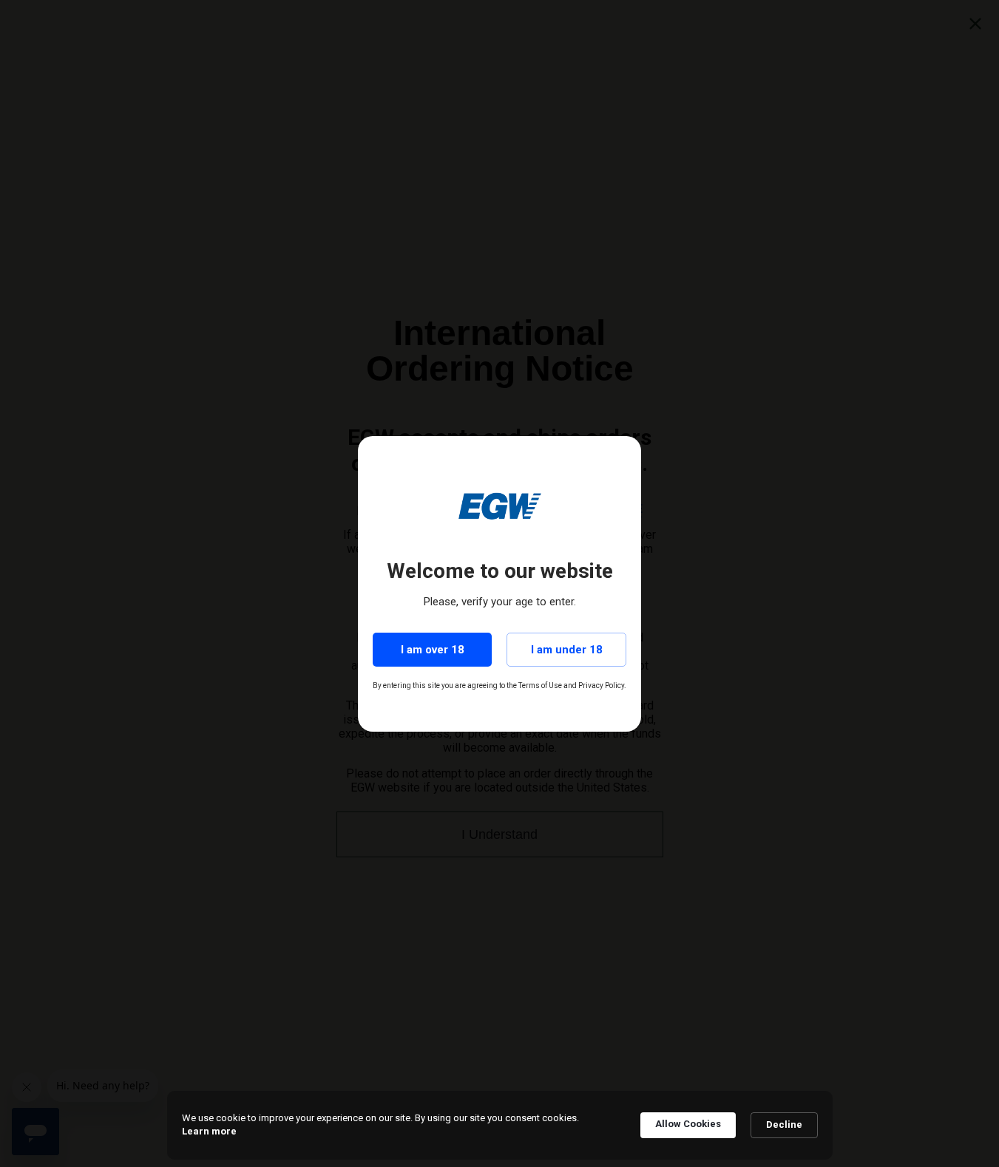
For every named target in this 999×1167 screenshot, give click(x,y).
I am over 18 (432, 649)
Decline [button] (784, 1124)
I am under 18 (567, 649)
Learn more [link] (209, 1131)
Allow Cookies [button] (688, 1123)
